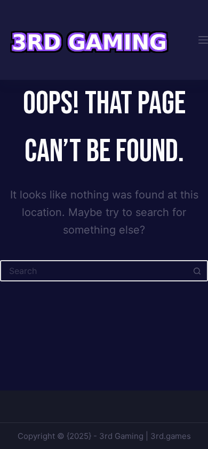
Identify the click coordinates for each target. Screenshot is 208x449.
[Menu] (203, 40)
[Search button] (197, 270)
